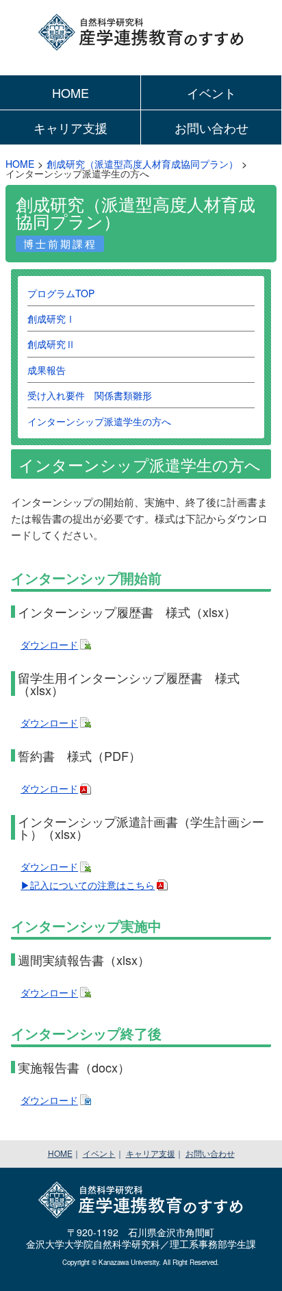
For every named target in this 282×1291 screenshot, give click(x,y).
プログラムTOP (60, 293)
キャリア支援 (70, 127)
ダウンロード (49, 644)
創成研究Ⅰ (51, 318)
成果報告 (46, 370)
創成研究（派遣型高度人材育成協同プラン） (142, 164)
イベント (211, 92)
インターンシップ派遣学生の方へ (99, 421)
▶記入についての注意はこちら (88, 885)
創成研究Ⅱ (51, 344)
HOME (70, 92)
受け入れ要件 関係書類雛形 (89, 395)
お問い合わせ (211, 127)
